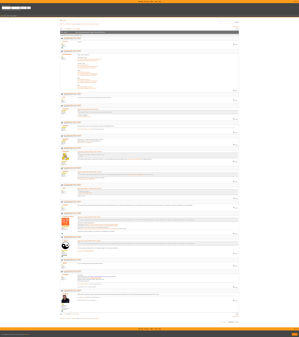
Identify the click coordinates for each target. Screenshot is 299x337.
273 (65, 28)
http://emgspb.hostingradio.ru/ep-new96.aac (87, 82)
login (5, 5)
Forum (156, 1)
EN (297, 1)
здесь (84, 139)
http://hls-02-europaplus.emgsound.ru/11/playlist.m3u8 (89, 59)
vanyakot (65, 205)
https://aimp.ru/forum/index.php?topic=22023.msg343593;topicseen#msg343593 (99, 228)
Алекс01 (65, 41)
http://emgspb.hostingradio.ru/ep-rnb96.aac (87, 88)
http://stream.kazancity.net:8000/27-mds (86, 179)
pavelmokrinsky (67, 54)
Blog (160, 1)
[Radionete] (62, 311)
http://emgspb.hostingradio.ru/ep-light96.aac (87, 75)
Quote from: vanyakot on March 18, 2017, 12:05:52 (89, 216)
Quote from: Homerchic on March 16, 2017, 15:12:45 (89, 171)
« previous (234, 26)
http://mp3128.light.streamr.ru (84, 72)
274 (66, 28)
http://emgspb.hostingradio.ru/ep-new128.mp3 (87, 80)
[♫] (62, 233)
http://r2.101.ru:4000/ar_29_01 (84, 116)
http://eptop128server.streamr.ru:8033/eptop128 (88, 66)
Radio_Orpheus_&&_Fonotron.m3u (84, 129)
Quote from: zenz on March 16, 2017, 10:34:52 (88, 109)
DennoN (82, 318)
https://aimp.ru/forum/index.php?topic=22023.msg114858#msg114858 (103, 224)
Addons (151, 1)
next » (238, 26)
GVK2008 (65, 274)
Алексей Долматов (68, 216)
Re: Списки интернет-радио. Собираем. (72, 37)
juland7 (65, 263)
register (9, 5)
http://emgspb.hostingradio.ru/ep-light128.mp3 (88, 73)
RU (294, 1)
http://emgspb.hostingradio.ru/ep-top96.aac (87, 67)
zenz (64, 97)
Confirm (295, 334)
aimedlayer (66, 109)
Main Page (140, 1)
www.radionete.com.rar (82, 297)
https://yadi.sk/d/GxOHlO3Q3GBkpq (85, 251)
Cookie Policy (27, 334)
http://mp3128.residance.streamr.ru (85, 86)
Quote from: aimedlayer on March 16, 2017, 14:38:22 (89, 188)
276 (70, 28)
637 (75, 28)
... (63, 28)
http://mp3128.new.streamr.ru (84, 79)
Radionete (65, 294)
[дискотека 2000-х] (62, 48)
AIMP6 (64, 20)
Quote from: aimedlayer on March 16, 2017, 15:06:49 (89, 151)
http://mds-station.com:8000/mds (85, 142)
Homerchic (66, 151)
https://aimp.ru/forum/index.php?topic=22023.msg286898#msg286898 (102, 225)
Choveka (65, 240)
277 (72, 28)
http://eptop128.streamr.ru (83, 65)
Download (146, 1)
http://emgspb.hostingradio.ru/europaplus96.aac (88, 60)
